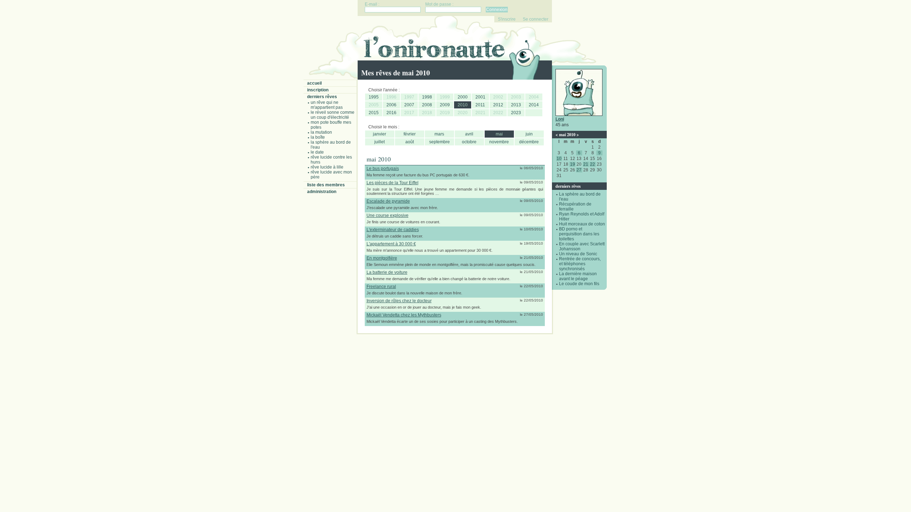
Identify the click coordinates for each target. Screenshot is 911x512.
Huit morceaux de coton (582, 224)
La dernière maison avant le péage (578, 276)
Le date (317, 152)
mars (439, 134)
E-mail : (372, 4)
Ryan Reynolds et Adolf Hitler (581, 217)
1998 (427, 97)
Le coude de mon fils (579, 283)
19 (572, 164)
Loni (559, 119)
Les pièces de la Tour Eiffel (392, 182)
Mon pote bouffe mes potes (331, 125)
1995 (374, 97)
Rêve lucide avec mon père (331, 175)
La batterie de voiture (387, 272)
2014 (534, 104)
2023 (516, 112)
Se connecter (535, 19)
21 (585, 164)
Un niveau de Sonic (578, 253)
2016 (391, 112)
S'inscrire (507, 19)
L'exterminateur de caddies (393, 229)
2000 (463, 97)
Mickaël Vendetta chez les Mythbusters (404, 315)
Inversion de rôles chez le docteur (399, 300)
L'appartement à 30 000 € (391, 243)
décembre (529, 141)
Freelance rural (381, 286)
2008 (427, 104)
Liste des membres (326, 184)
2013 (516, 104)
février (410, 134)
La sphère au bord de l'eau (331, 145)
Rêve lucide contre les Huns (331, 160)
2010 (463, 104)
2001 (480, 97)
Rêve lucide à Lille (327, 167)
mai (499, 134)
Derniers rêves (322, 96)
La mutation (321, 132)
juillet (379, 141)
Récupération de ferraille (575, 207)
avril (469, 134)
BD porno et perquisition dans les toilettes (579, 233)
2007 (409, 104)
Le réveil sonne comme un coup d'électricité (332, 115)
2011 (480, 104)
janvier (379, 134)
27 (578, 169)
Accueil (314, 83)
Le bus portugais (383, 168)
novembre (499, 141)
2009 (445, 104)
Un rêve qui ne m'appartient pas (327, 105)
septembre (439, 141)
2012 (498, 104)
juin (529, 134)
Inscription (317, 89)
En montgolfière (382, 258)
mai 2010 (567, 135)
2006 (391, 104)
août (409, 141)
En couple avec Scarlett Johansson (582, 246)
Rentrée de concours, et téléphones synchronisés (580, 263)
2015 (374, 112)
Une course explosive (388, 215)
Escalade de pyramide (388, 201)
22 (592, 164)
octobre (469, 141)
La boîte (318, 137)
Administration (321, 191)
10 (559, 158)
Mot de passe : (439, 4)
